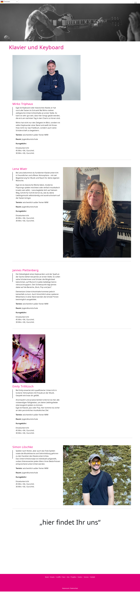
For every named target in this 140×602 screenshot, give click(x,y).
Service (86, 577)
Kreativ (52, 577)
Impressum (65, 588)
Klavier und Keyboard (36, 47)
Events (80, 577)
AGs (68, 577)
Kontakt (92, 577)
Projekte (73, 577)
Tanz (63, 577)
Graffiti (58, 577)
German (6, 2)
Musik (47, 577)
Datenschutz (74, 588)
